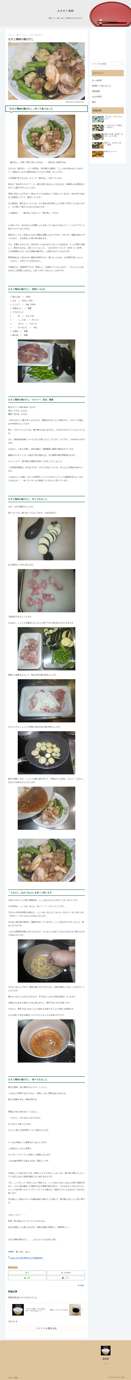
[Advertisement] (108, 44)
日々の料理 (97, 80)
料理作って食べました (101, 86)
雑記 (94, 102)
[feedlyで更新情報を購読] (104, 1363)
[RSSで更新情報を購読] (107, 1363)
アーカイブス (13, 1267)
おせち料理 (97, 97)
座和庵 (106, 1358)
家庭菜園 (96, 91)
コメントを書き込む (46, 1328)
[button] (66, 1278)
